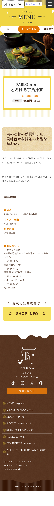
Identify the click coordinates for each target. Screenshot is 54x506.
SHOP (15, 416)
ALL (9, 29)
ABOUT (19, 423)
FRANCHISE (20, 443)
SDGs (19, 430)
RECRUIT (15, 436)
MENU (20, 410)
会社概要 (8, 461)
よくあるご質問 (24, 461)
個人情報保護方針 (12, 469)
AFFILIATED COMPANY (26, 451)
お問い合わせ (27, 391)
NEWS (15, 403)
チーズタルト (28, 29)
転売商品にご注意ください (17, 465)
